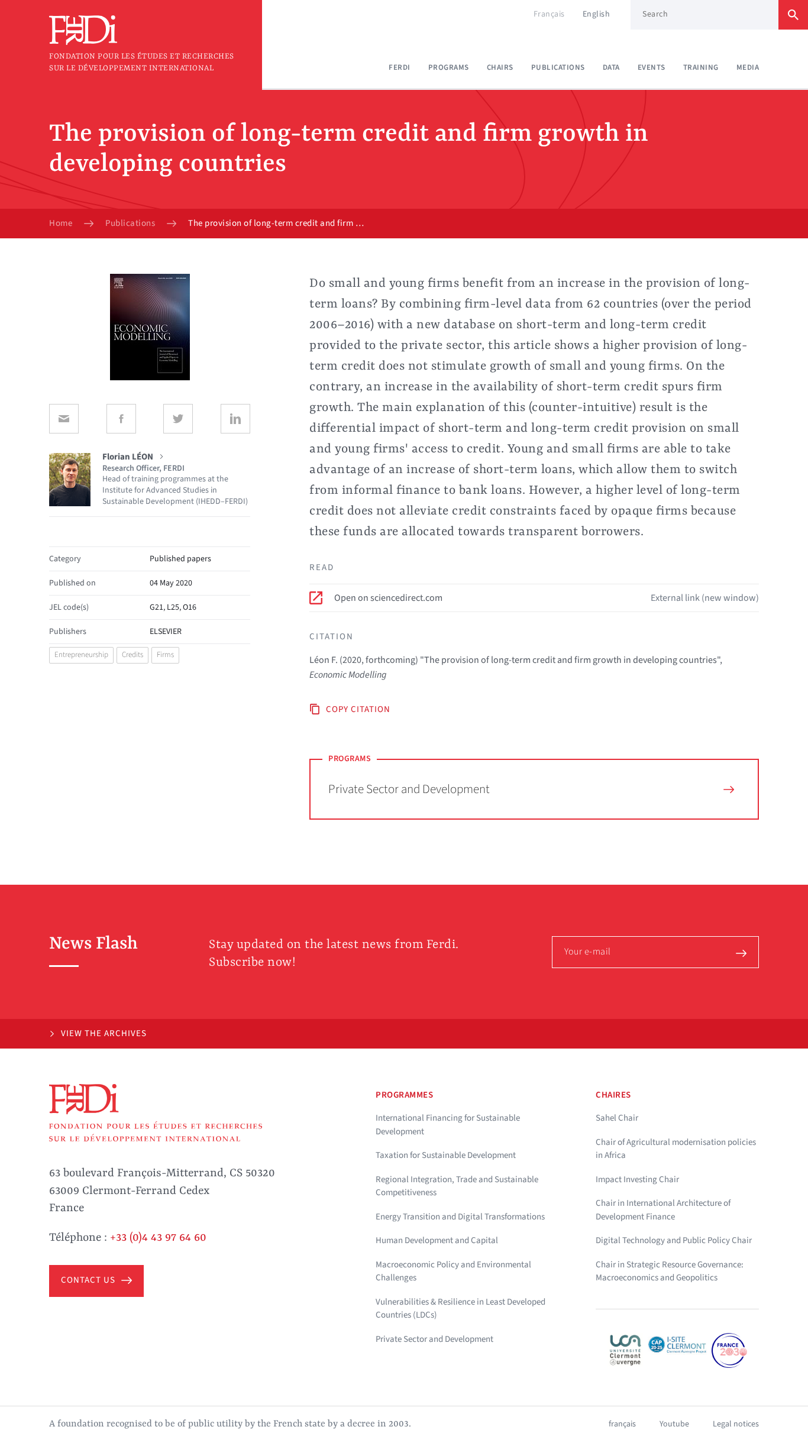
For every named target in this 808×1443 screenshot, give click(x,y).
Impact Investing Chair (637, 1179)
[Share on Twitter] (178, 418)
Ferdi (400, 67)
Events (651, 67)
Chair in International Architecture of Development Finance (663, 1210)
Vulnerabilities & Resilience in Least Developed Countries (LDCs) (460, 1309)
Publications (558, 67)
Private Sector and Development (409, 789)
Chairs (500, 67)
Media (747, 67)
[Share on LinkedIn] (235, 418)
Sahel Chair (617, 1118)
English (596, 14)
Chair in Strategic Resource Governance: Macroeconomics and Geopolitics (670, 1271)
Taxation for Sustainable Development (446, 1155)
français (622, 1424)
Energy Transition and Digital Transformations (460, 1217)
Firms (165, 654)
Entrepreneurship (81, 654)
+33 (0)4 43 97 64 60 (158, 1237)
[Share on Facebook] (121, 418)
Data (611, 67)
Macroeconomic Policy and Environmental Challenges (453, 1271)
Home (60, 223)
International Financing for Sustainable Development (448, 1125)
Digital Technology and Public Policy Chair (674, 1240)
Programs (448, 67)
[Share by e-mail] (64, 418)
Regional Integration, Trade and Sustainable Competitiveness (457, 1186)
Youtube (674, 1424)
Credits (132, 654)
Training (701, 67)
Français (549, 14)
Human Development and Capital (437, 1240)
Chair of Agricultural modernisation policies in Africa (676, 1149)
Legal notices (736, 1424)
